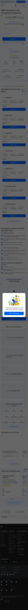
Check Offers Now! (14, 313)
